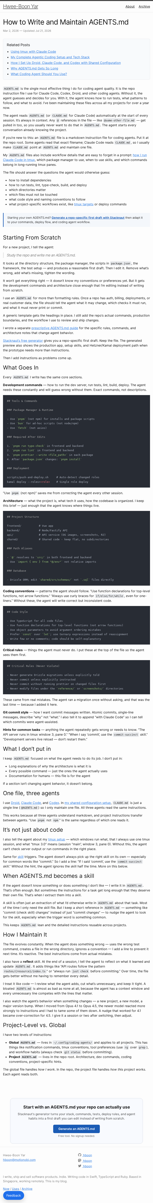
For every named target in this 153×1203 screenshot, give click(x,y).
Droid (15, 803)
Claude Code (31, 803)
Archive (144, 6)
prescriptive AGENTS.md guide (54, 328)
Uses (15, 1189)
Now (6, 1189)
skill (21, 857)
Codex (54, 803)
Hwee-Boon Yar (20, 6)
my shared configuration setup (88, 803)
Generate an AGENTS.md (76, 1129)
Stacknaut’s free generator (23, 341)
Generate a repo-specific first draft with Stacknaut (88, 218)
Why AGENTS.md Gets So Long (34, 68)
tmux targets (83, 204)
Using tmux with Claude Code (33, 52)
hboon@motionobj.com (19, 1160)
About (130, 6)
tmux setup (56, 839)
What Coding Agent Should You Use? (39, 74)
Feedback (13, 1195)
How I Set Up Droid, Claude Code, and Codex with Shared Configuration (66, 63)
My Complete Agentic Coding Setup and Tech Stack (50, 57)
